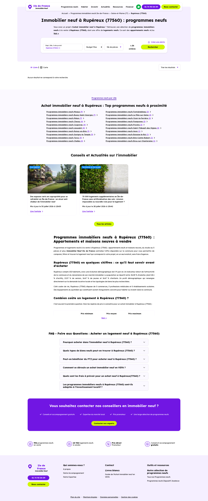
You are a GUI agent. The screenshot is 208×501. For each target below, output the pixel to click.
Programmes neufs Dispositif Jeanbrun (163, 481)
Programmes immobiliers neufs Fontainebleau (127, 112)
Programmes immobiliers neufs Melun (64, 118)
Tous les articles (104, 224)
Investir (94, 7)
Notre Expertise (69, 477)
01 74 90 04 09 (151, 7)
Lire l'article (35, 211)
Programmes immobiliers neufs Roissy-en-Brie (67, 131)
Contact (109, 465)
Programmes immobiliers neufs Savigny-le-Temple (69, 134)
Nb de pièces (112, 47)
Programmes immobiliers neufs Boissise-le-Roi (127, 134)
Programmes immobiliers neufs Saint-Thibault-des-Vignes (132, 128)
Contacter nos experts (104, 423)
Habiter (84, 7)
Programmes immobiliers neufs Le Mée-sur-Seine (128, 115)
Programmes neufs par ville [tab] (104, 98)
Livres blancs (112, 470)
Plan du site (75, 497)
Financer (130, 7)
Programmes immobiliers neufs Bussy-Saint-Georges (71, 115)
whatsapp (138, 6)
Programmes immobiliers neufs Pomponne (125, 121)
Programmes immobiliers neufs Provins (124, 125)
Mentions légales (90, 497)
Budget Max (91, 47)
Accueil (65, 13)
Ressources (118, 7)
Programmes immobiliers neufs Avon (123, 131)
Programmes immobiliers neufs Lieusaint (65, 128)
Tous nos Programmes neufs (158, 477)
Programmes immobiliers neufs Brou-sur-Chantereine (130, 141)
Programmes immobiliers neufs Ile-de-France (90, 13)
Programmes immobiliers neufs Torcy (64, 138)
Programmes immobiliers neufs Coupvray (66, 125)
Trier (168, 67)
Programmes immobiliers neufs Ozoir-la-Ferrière (128, 118)
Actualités (105, 7)
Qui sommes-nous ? (74, 465)
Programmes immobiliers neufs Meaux (64, 112)
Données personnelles (109, 497)
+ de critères (132, 47)
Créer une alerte (158, 42)
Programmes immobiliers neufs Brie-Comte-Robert (129, 138)
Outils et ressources (158, 465)
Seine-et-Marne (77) (119, 13)
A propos (67, 469)
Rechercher (153, 47)
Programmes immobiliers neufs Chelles (64, 141)
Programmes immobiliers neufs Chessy (64, 121)
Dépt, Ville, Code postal (53, 45)
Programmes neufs (69, 7)
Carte (45, 67)
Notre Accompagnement (73, 473)
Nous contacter (171, 7)
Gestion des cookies (129, 497)
